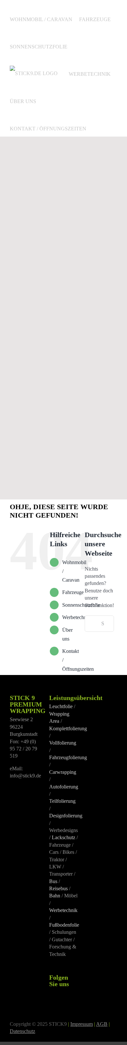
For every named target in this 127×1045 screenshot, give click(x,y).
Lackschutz (63, 837)
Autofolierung (63, 786)
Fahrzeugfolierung (68, 757)
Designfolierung (65, 815)
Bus (53, 881)
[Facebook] (51, 992)
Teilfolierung (62, 801)
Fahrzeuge (73, 592)
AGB (101, 1024)
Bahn (54, 895)
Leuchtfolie (61, 706)
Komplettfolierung (68, 728)
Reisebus (58, 888)
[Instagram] (60, 992)
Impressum (81, 1024)
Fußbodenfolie (64, 925)
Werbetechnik (76, 617)
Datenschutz (22, 1031)
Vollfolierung (62, 743)
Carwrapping (62, 772)
